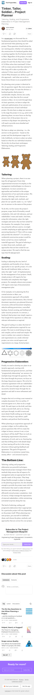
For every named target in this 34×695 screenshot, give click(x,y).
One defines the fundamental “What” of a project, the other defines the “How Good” (11, 645)
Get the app (26, 686)
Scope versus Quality (10, 641)
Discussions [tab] (16, 604)
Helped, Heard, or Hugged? (12, 627)
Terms (27, 679)
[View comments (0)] (10, 34)
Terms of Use (26, 549)
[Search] (30, 604)
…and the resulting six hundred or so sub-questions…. (12, 617)
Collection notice (17, 681)
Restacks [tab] (14, 580)
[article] (17, 616)
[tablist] (10, 580)
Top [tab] (4, 604)
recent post (8, 38)
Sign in (30, 3)
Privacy (21, 679)
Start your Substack (12, 686)
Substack (7, 691)
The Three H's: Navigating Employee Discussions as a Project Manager (10, 631)
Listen (30, 28)
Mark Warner (10, 27)
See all (5, 655)
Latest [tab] (9, 604)
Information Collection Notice (20, 550)
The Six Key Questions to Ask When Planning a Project (11, 611)
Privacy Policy (17, 552)
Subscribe (23, 3)
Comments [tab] (6, 580)
